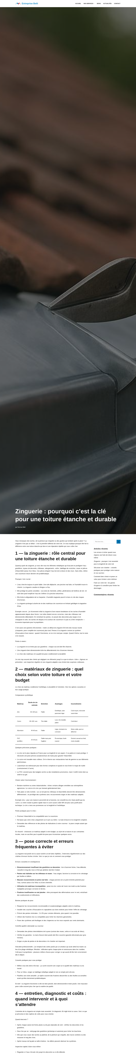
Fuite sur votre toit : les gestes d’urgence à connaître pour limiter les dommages (107, 585)
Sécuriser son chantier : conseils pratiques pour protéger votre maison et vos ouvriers (106, 570)
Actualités (107, 3)
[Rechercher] (119, 542)
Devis (99, 3)
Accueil (78, 3)
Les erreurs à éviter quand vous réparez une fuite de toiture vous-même (105, 555)
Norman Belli (21, 527)
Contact (117, 3)
